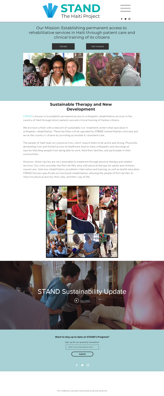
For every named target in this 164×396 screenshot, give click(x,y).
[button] (125, 8)
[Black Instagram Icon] (129, 19)
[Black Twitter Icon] (125, 19)
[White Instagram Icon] (88, 365)
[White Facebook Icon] (76, 365)
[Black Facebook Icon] (121, 19)
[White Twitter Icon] (82, 365)
